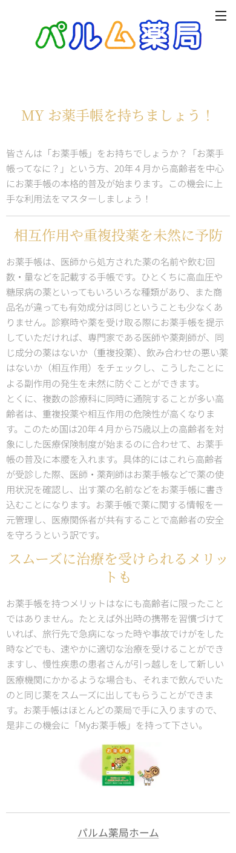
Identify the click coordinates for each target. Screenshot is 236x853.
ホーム (144, 832)
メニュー (221, 15)
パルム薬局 (103, 832)
